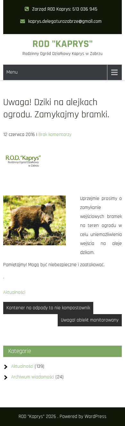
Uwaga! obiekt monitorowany (90, 320)
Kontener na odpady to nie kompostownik (48, 308)
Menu (12, 72)
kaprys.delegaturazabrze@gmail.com (65, 21)
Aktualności (14, 292)
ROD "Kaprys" (62, 43)
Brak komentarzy (54, 134)
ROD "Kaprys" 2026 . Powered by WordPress (62, 416)
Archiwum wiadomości (32, 377)
